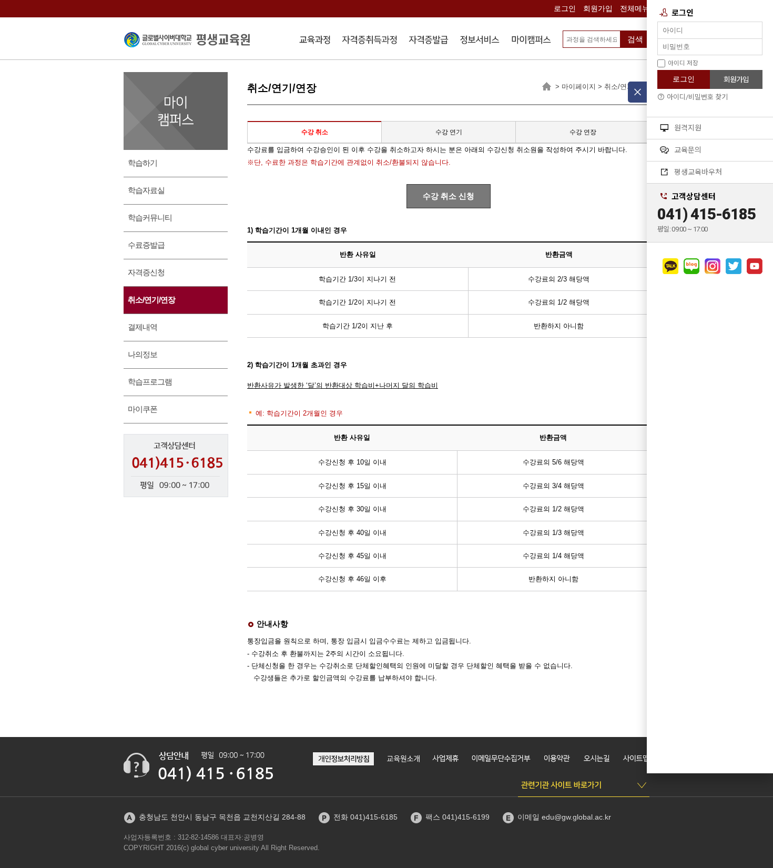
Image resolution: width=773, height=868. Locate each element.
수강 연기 (448, 132)
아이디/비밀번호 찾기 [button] (697, 97)
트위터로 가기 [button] (733, 266)
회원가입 (598, 8)
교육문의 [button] (687, 150)
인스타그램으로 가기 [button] (712, 266)
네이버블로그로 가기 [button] (691, 266)
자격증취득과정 (369, 41)
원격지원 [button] (687, 128)
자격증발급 (429, 41)
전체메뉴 (634, 8)
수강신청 (315, 41)
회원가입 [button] (736, 79)
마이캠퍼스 (531, 41)
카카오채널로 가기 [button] (670, 266)
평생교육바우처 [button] (698, 172)
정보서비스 (480, 41)
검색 (635, 39)
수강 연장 (582, 132)
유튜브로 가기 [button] (754, 266)
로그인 (565, 8)
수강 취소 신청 (448, 195)
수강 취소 (314, 132)
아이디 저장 (683, 63)
